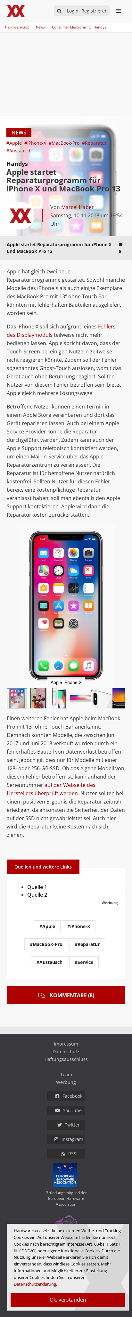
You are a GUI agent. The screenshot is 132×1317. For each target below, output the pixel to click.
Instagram (72, 1139)
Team (66, 1074)
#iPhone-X (35, 143)
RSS (72, 1154)
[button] (119, 530)
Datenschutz (66, 1051)
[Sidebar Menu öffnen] (118, 10)
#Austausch (19, 151)
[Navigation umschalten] (4, 24)
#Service (84, 962)
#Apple (14, 143)
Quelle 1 (37, 887)
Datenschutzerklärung (35, 1284)
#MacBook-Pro (65, 143)
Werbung (66, 1082)
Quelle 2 (37, 894)
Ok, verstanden (68, 1299)
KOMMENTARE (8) (72, 995)
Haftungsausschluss (66, 1059)
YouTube (72, 1110)
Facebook (72, 1096)
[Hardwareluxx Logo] (16, 11)
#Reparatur (94, 143)
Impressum (66, 1044)
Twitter (72, 1125)
